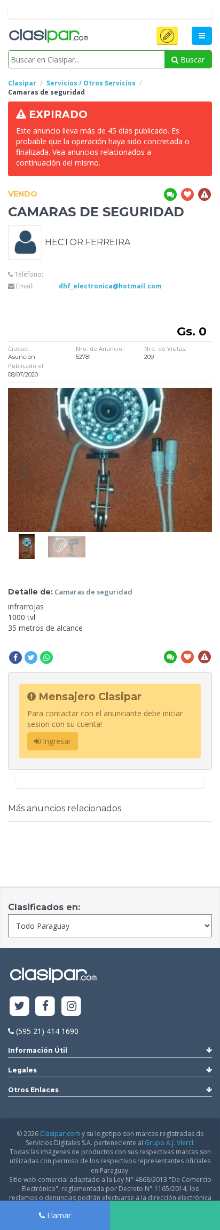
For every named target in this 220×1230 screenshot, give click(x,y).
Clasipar (22, 83)
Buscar (191, 59)
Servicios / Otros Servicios (91, 83)
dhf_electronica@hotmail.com (110, 286)
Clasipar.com (60, 1133)
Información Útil (37, 1050)
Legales (22, 1070)
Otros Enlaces (33, 1090)
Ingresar (56, 741)
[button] (167, 36)
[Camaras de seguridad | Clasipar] (26, 539)
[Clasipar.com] (48, 36)
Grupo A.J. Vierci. (170, 1142)
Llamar (58, 1215)
